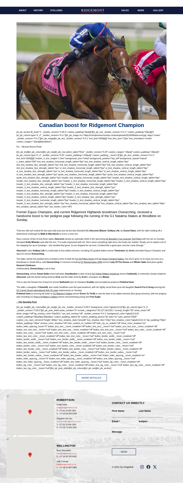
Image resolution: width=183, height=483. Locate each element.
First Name (118, 411)
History (38, 10)
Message (117, 432)
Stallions (56, 10)
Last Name (145, 411)
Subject (143, 421)
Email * (116, 421)
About (23, 10)
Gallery (158, 10)
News (141, 10)
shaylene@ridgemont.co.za (69, 421)
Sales (125, 10)
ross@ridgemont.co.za (66, 453)
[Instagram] (142, 467)
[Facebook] (148, 467)
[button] (30, 412)
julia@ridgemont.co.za (66, 464)
